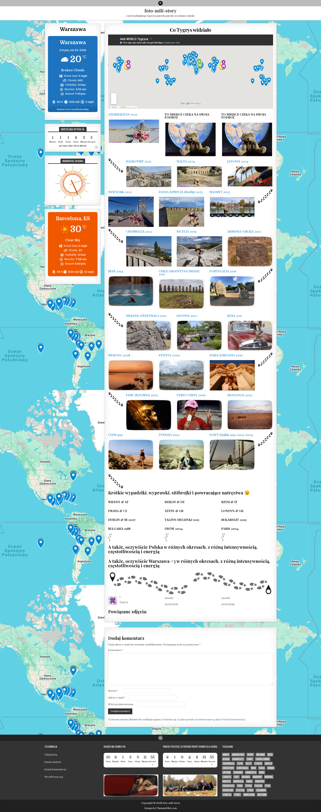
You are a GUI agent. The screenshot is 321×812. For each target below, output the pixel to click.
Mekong (269, 777)
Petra (249, 786)
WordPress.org (53, 776)
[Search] (160, 3)
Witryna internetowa (120, 704)
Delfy (248, 763)
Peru (239, 786)
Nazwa (113, 690)
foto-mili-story (160, 11)
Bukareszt (238, 759)
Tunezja (227, 794)
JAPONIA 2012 (186, 316)
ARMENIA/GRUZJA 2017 (244, 231)
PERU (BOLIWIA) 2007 (142, 395)
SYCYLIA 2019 (186, 231)
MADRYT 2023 (219, 192)
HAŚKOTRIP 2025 (138, 161)
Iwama (271, 768)
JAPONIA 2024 (237, 161)
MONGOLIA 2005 (239, 395)
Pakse (249, 781)
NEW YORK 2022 (120, 192)
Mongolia (238, 781)
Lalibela (227, 777)
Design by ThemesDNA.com (160, 808)
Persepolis (228, 786)
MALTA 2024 (185, 161)
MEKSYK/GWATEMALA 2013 (146, 316)
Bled (270, 754)
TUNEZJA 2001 (169, 435)
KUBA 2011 (234, 316)
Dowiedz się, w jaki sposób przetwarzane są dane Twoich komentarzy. (204, 719)
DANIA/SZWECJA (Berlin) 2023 (181, 192)
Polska (258, 786)
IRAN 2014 (115, 271)
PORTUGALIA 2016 (222, 271)
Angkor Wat (238, 754)
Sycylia (240, 790)
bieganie (261, 754)
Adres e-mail (116, 697)
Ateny (250, 754)
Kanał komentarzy (55, 769)
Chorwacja (228, 763)
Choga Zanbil (262, 759)
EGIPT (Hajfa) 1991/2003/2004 (231, 435)
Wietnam (262, 794)
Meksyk (226, 781)
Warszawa (249, 794)
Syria (250, 790)
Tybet (237, 794)
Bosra (226, 759)
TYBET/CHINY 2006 (191, 395)
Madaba (246, 777)
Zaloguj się (50, 754)
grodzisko (228, 768)
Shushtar (228, 790)
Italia (261, 768)
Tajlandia (261, 790)
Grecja (268, 763)
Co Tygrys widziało (190, 30)
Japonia (226, 772)
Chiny (250, 759)
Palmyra (259, 781)
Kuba (261, 772)
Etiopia (258, 763)
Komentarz (116, 650)
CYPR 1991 (115, 435)
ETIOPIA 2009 (169, 355)
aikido (226, 754)
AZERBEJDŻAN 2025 (122, 114)
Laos (236, 777)
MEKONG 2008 (119, 355)
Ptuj (267, 786)
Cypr (240, 763)
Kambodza (251, 772)
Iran (253, 768)
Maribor (257, 777)
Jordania (238, 772)
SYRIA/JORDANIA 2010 (226, 355)
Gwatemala (242, 768)
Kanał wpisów (52, 762)
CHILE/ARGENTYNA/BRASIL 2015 (179, 272)
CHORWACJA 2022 (139, 231)
